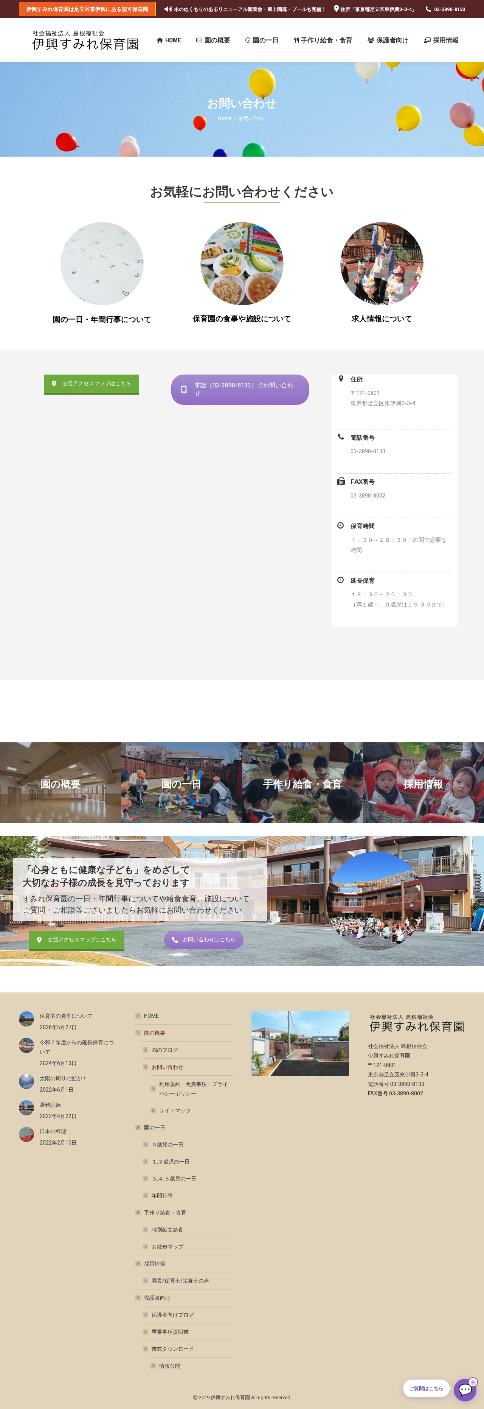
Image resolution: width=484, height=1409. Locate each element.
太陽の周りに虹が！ (63, 1078)
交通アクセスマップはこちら (96, 383)
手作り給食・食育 (165, 1213)
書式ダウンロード (173, 1349)
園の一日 (154, 1127)
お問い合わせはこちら (209, 939)
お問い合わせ (167, 1067)
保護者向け (157, 1298)
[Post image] (26, 1018)
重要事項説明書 (170, 1332)
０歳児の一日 (167, 1145)
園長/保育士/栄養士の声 (180, 1281)
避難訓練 (50, 1105)
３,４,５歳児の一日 (174, 1179)
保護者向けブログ (173, 1315)
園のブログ (165, 1050)
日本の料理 (53, 1131)
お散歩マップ (167, 1247)
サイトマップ (175, 1110)
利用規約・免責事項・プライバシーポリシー (193, 1088)
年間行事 (162, 1196)
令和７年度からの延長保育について (77, 1047)
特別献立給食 (167, 1230)
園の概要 (154, 1033)
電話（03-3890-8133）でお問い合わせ (243, 389)
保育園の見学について (66, 1016)
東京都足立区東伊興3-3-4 (383, 9)
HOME (151, 1016)
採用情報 (154, 1264)
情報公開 (169, 1366)
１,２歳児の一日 (171, 1162)
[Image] (102, 263)
